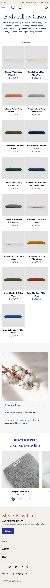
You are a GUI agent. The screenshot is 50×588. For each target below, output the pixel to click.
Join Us (8, 531)
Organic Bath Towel (20, 491)
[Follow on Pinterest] (15, 567)
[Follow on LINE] (27, 567)
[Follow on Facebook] (3, 567)
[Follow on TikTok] (21, 567)
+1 (29, 499)
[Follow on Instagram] (9, 567)
